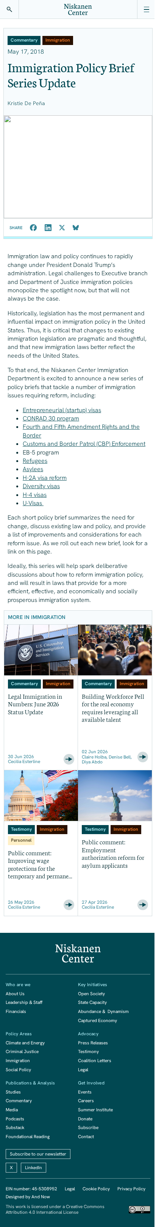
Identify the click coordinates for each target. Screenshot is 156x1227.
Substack (15, 1128)
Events (85, 1092)
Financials (16, 1011)
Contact (86, 1137)
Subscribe (88, 1128)
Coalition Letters (94, 1061)
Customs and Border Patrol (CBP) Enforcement (84, 444)
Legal (83, 1070)
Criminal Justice (22, 1052)
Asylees (33, 469)
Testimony (88, 1052)
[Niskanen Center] (78, 9)
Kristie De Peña (26, 103)
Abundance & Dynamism (103, 1011)
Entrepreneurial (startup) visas (62, 410)
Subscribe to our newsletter (38, 1154)
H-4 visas (35, 495)
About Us (15, 994)
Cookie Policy (96, 1189)
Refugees (35, 461)
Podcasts (15, 1119)
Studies (13, 1092)
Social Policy (18, 1070)
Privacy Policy (131, 1189)
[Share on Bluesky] (76, 227)
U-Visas (33, 503)
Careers (86, 1101)
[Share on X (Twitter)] (62, 227)
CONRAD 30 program (51, 418)
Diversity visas (41, 486)
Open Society (91, 994)
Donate (85, 1119)
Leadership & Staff (24, 1002)
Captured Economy (97, 1021)
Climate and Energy (25, 1043)
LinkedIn (33, 1168)
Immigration (18, 1061)
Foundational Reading (28, 1137)
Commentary (19, 1101)
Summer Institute (95, 1110)
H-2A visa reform (45, 478)
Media (12, 1110)
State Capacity (92, 1002)
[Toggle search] (9, 9)
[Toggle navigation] (146, 9)
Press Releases (93, 1043)
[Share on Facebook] (33, 227)
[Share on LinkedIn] (48, 227)
